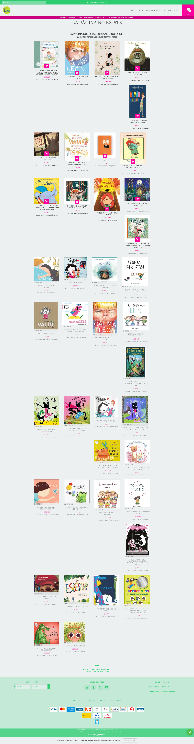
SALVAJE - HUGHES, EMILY (75, 646)
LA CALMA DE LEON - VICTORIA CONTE (106, 338)
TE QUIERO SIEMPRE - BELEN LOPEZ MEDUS (138, 468)
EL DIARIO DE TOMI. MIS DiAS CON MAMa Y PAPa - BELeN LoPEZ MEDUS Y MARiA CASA (47, 72)
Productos (142, 10)
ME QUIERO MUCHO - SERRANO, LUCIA (138, 512)
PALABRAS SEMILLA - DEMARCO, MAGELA (105, 286)
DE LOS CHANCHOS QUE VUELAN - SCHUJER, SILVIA (108, 466)
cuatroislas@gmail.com (168, 686)
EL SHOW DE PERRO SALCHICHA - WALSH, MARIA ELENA (76, 331)
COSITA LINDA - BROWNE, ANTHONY (138, 73)
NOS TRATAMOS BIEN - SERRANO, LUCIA (136, 335)
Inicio (131, 10)
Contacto (155, 10)
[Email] (106, 687)
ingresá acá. (103, 732)
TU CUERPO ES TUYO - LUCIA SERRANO (108, 513)
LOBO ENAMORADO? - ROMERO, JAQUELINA (138, 204)
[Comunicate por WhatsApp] (189, 732)
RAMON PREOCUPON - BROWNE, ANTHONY (138, 121)
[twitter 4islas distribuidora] (100, 687)
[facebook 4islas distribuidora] (93, 687)
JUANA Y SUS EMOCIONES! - (106, 421)
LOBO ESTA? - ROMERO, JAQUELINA (47, 158)
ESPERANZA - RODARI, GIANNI (77, 606)
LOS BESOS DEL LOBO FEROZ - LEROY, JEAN (47, 430)
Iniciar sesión (103, 2)
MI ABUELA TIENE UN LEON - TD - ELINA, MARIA (107, 78)
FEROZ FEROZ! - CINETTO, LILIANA (47, 597)
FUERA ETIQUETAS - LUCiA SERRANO (135, 291)
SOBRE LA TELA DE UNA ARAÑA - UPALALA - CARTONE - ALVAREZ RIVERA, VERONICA (47, 207)
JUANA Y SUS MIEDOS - (76, 283)
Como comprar (170, 10)
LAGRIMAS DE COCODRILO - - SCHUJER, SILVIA (47, 649)
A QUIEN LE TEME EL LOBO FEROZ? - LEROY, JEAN (77, 429)
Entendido (130, 740)
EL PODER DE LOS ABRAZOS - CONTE (47, 286)
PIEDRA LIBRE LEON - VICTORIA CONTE (77, 78)
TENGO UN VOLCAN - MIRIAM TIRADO (108, 214)
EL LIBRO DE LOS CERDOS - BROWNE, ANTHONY (133, 166)
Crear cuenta (93, 2)
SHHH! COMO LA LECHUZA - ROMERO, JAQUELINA (77, 207)
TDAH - (105, 160)
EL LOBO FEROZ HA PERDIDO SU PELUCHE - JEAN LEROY (135, 428)
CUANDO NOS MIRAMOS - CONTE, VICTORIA (47, 508)
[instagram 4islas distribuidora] (87, 687)
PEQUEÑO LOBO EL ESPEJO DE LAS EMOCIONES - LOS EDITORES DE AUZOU (137, 610)
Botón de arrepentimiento (115, 732)
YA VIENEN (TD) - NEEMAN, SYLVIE (107, 610)
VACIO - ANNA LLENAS (46, 333)
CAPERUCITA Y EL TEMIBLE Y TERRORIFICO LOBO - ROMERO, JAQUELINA (138, 245)
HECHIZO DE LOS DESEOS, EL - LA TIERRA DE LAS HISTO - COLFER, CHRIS (136, 383)
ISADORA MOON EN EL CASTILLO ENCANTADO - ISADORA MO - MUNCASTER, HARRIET (138, 562)
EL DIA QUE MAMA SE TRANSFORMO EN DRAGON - (77, 163)
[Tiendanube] (97, 735)
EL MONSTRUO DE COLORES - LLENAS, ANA (77, 508)
